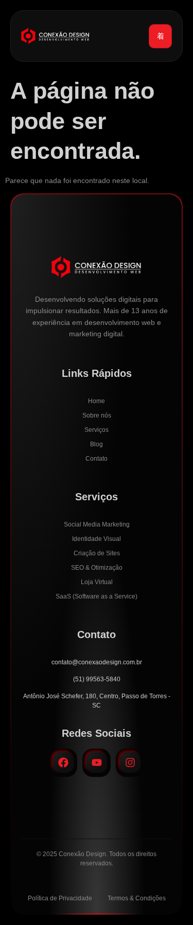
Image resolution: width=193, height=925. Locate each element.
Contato (96, 458)
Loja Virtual (97, 582)
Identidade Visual (96, 538)
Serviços (96, 429)
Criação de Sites (97, 553)
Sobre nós (96, 415)
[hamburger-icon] (160, 36)
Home (96, 401)
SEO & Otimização (96, 567)
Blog (96, 444)
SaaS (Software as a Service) (96, 596)
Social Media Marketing (97, 524)
